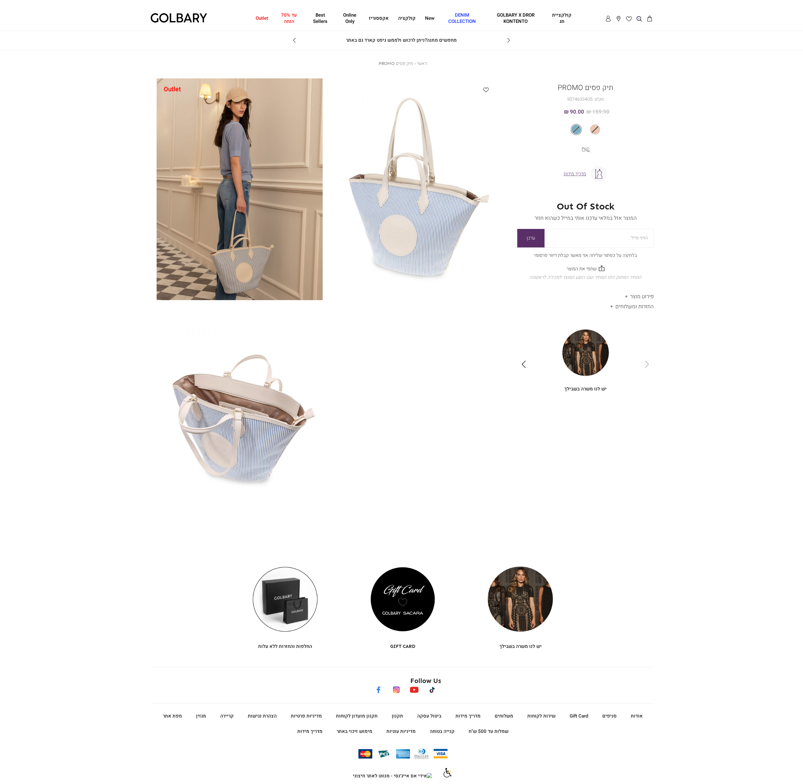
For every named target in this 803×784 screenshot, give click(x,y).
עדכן (531, 238)
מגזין (201, 715)
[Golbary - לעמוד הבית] (179, 21)
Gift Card (579, 715)
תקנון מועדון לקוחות (357, 715)
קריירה (227, 715)
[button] (649, 19)
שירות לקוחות (541, 715)
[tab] (585, 295)
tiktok (432, 689)
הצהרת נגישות (262, 715)
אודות (637, 715)
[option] (595, 129)
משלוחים (504, 715)
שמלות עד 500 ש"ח (488, 731)
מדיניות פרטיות (306, 715)
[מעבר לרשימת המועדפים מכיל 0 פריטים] (629, 19)
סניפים (609, 715)
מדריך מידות (468, 715)
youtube (414, 689)
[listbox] (585, 129)
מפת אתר (172, 715)
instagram (396, 689)
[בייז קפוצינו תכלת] (585, 129)
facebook (378, 689)
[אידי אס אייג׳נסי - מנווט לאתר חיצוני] (392, 776)
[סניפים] (618, 19)
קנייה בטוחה (442, 731)
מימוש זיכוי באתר (354, 731)
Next (294, 40)
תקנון (397, 715)
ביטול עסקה (429, 715)
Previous (508, 40)
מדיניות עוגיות (401, 731)
